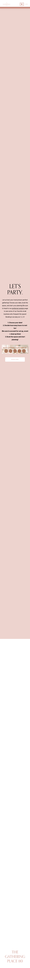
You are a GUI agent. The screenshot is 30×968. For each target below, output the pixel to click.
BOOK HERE (15, 359)
